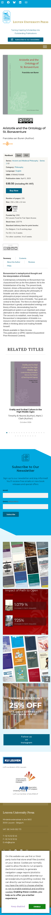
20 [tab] (23, 436)
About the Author (13, 262)
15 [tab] (41, 432)
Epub (19, 155)
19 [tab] (20, 436)
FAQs (9, 266)
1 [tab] (7, 432)
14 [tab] (39, 432)
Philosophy (19, 167)
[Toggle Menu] (45, 46)
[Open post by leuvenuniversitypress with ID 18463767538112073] (25, 612)
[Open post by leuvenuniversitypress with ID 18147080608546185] (25, 659)
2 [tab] (9, 432)
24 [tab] (33, 436)
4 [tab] (14, 432)
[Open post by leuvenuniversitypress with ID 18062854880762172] (25, 565)
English (18, 171)
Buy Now (14, 191)
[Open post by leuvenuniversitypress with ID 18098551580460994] (25, 706)
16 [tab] (44, 432)
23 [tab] (30, 436)
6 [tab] (19, 432)
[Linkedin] (12, 248)
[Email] (15, 248)
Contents (22, 258)
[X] (8, 248)
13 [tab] (36, 432)
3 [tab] (12, 432)
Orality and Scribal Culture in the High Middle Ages (25, 411)
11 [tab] (31, 432)
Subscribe (11, 514)
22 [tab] (28, 436)
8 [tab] (24, 432)
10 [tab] (29, 432)
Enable (37, 906)
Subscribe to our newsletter (27, 40)
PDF (26, 155)
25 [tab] (35, 436)
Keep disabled (18, 906)
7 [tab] (21, 432)
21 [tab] (25, 436)
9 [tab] (26, 432)
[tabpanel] (25, 393)
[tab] (8, 155)
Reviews (31, 262)
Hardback (9, 155)
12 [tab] (34, 432)
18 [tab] (18, 436)
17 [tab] (15, 436)
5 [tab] (16, 432)
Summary (7, 258)
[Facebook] (5, 248)
